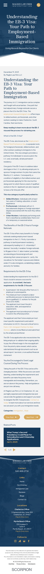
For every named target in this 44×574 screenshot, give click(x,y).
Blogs (22, 496)
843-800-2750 (22, 471)
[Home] (22, 5)
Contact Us (22, 499)
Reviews (22, 492)
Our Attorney (22, 485)
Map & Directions (22, 517)
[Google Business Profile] (24, 541)
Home (22, 481)
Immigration (18, 411)
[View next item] (14, 449)
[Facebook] (29, 541)
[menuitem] (11, 564)
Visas (26, 411)
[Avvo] (20, 541)
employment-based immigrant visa (17, 114)
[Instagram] (15, 541)
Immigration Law (22, 489)
